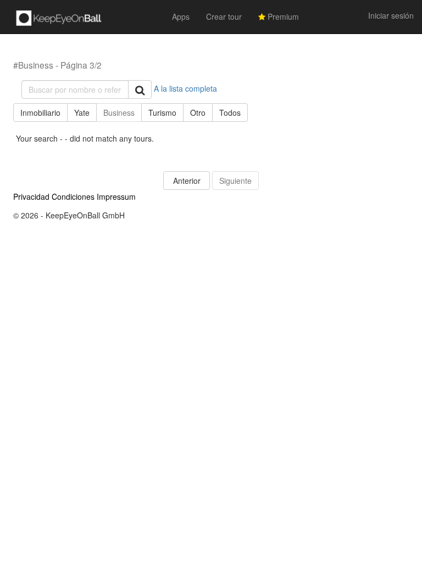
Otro (198, 112)
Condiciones (73, 196)
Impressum (116, 196)
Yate (82, 112)
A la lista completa (185, 88)
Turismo (162, 112)
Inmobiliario (40, 112)
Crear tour (224, 16)
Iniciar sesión (391, 15)
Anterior (187, 180)
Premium (282, 16)
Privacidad (31, 196)
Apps (181, 16)
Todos (230, 112)
